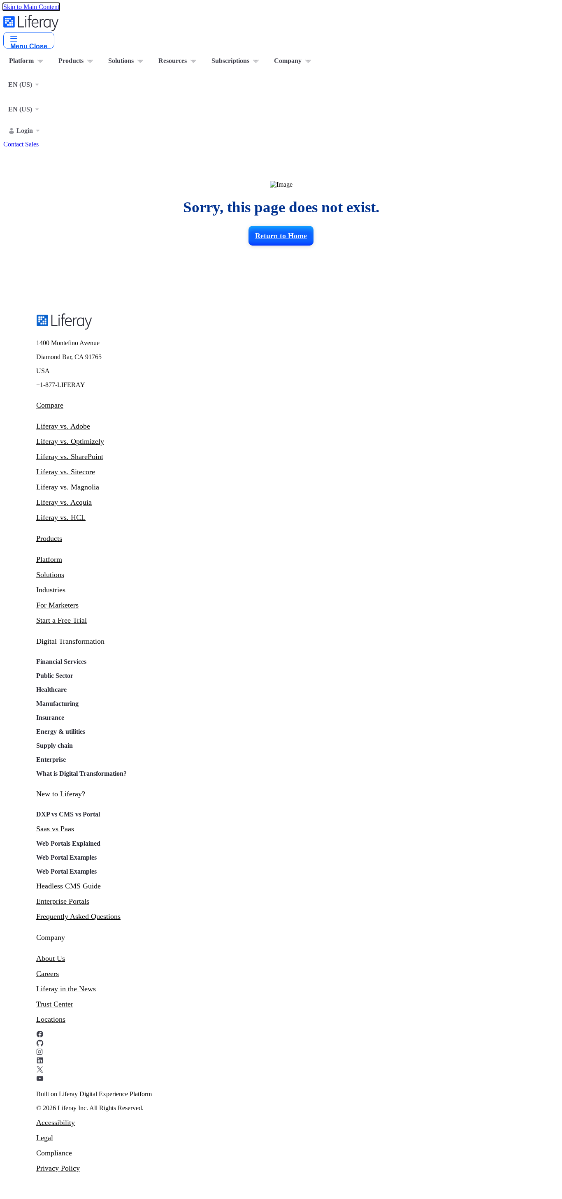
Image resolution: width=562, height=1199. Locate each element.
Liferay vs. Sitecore (65, 472)
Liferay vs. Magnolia (67, 487)
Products (49, 538)
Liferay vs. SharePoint (69, 456)
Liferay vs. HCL (61, 517)
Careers (47, 973)
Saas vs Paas (55, 829)
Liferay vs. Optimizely (70, 441)
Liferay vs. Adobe (63, 426)
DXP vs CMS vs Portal (68, 814)
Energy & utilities (60, 731)
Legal (44, 1138)
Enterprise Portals (62, 901)
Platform (49, 559)
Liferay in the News (66, 989)
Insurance (50, 717)
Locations (50, 1019)
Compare (49, 405)
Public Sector (54, 675)
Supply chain (54, 745)
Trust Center (54, 1004)
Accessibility (55, 1122)
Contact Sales (21, 144)
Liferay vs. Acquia (64, 502)
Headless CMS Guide (68, 886)
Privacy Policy (58, 1168)
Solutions (50, 575)
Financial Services (61, 661)
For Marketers (57, 605)
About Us (50, 958)
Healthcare (51, 689)
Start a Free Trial (61, 620)
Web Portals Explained (68, 843)
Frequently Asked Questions (78, 916)
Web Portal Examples (66, 857)
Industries (50, 590)
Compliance (54, 1153)
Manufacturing (57, 703)
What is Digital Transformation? (81, 773)
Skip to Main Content (31, 6)
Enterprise (51, 759)
